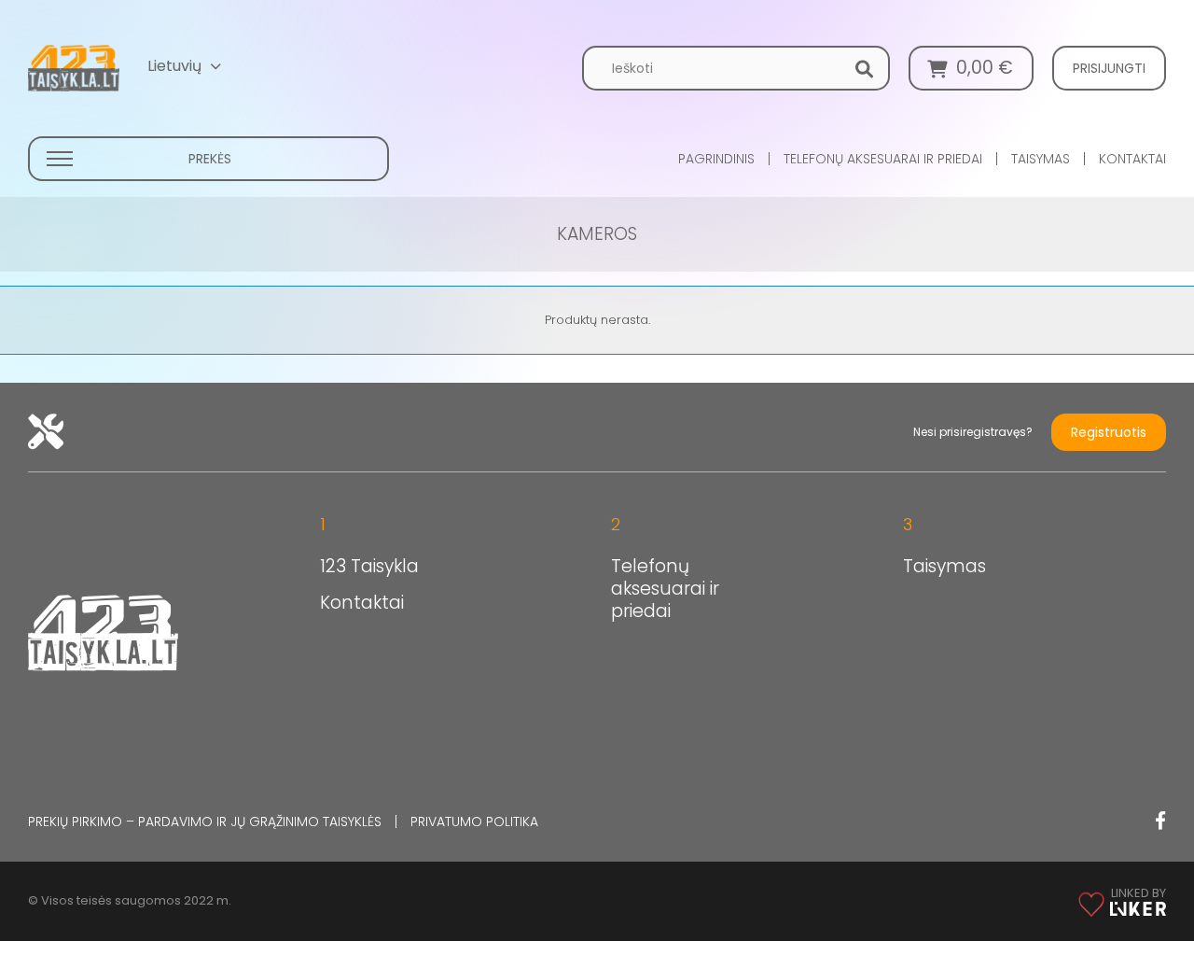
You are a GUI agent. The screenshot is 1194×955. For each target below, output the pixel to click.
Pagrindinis (716, 158)
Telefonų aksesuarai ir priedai (883, 158)
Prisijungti (1109, 68)
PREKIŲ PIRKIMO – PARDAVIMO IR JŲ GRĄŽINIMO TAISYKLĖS (205, 821)
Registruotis (1108, 432)
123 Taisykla (369, 566)
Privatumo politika (474, 821)
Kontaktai (1132, 158)
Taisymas (1040, 158)
